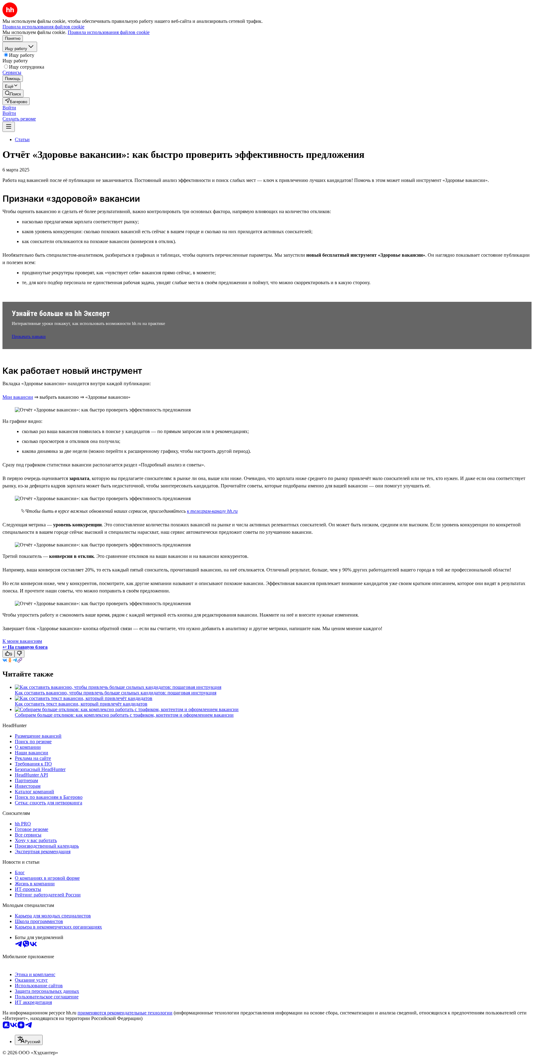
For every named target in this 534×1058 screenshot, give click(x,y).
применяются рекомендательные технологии (125, 1012)
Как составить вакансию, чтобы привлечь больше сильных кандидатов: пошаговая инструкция (115, 692)
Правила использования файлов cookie (109, 32)
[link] (12, 93)
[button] (9, 107)
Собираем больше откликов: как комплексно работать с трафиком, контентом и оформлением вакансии (124, 715)
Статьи (22, 139)
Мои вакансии (17, 397)
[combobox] (29, 1040)
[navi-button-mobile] (8, 127)
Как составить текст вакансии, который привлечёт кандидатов (81, 703)
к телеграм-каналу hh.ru (212, 511)
